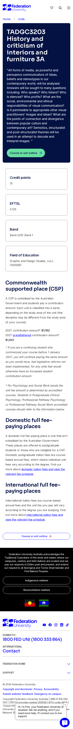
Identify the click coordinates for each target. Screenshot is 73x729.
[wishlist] (51, 8)
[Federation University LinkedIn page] (62, 625)
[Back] (14, 19)
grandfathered (22, 335)
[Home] (17, 8)
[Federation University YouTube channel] (44, 625)
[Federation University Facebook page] (50, 625)
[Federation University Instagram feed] (56, 625)
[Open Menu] (68, 8)
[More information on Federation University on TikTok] (67, 625)
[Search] (60, 8)
